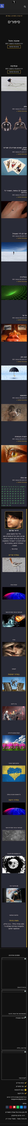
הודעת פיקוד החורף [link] (14, 763)
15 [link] (13, 489)
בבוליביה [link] (23, 277)
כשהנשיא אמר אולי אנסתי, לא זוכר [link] (17, 1013)
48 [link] (21, 498)
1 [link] (18, 487)
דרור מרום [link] (14, 530)
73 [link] (2, 503)
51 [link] (13, 498)
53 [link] (7, 498)
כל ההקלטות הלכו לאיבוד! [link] (13, 853)
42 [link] (13, 496)
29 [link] (23, 494)
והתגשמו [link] (23, 395)
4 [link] (13, 487)
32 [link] (15, 494)
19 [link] (2, 489)
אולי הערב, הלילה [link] (21, 1048)
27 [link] (5, 491)
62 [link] (7, 501)
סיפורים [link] (14, 16)
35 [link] (7, 494)
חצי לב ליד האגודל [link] (20, 234)
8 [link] (6, 487)
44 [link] (7, 496)
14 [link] (15, 489)
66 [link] (21, 503)
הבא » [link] (3, 505)
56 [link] (23, 501)
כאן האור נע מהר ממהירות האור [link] (14, 612)
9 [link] (4, 487)
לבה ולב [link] (24, 357)
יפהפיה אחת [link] (14, 584)
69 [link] (13, 503)
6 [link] (9, 487)
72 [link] (5, 503)
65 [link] (23, 503)
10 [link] (2, 487)
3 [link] (15, 487)
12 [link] (21, 489)
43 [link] (10, 496)
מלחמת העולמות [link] (13, 915)
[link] (2, 6)
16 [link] (10, 489)
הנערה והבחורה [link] (21, 436)
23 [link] (15, 491)
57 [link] (21, 501)
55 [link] (2, 498)
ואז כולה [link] (24, 478)
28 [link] (2, 491)
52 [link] (10, 498)
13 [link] (18, 489)
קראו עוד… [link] (14, 549)
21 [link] (21, 491)
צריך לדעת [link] (14, 704)
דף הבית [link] (20, 16)
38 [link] (23, 496)
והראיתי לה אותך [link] (21, 987)
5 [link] (11, 487)
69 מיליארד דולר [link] (13, 886)
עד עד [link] (24, 315)
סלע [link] (25, 106)
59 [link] (15, 501)
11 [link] (23, 489)
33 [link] (13, 494)
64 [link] (2, 501)
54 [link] (5, 498)
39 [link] (21, 496)
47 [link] (23, 498)
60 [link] (13, 501)
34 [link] (10, 494)
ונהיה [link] (14, 639)
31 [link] (18, 494)
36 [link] (5, 494)
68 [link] (15, 503)
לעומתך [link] (14, 669)
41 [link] (15, 496)
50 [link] (15, 498)
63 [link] (5, 501)
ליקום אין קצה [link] (22, 1078)
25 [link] (10, 491)
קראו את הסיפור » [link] (21, 111)
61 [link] (10, 501)
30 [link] (21, 494)
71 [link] (7, 503)
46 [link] (2, 496)
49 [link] (18, 498)
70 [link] (10, 503)
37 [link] (2, 494)
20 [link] (23, 491)
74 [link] (10, 505)
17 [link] (7, 489)
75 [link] (7, 505)
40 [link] (18, 496)
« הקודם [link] (23, 487)
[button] (14, 11)
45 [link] (5, 496)
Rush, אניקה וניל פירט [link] (14, 733)
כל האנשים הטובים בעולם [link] (14, 794)
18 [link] (5, 489)
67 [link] (18, 503)
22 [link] (18, 491)
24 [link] (13, 491)
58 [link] (18, 501)
